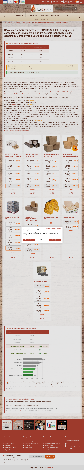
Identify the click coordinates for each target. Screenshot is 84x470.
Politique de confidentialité (53, 228)
